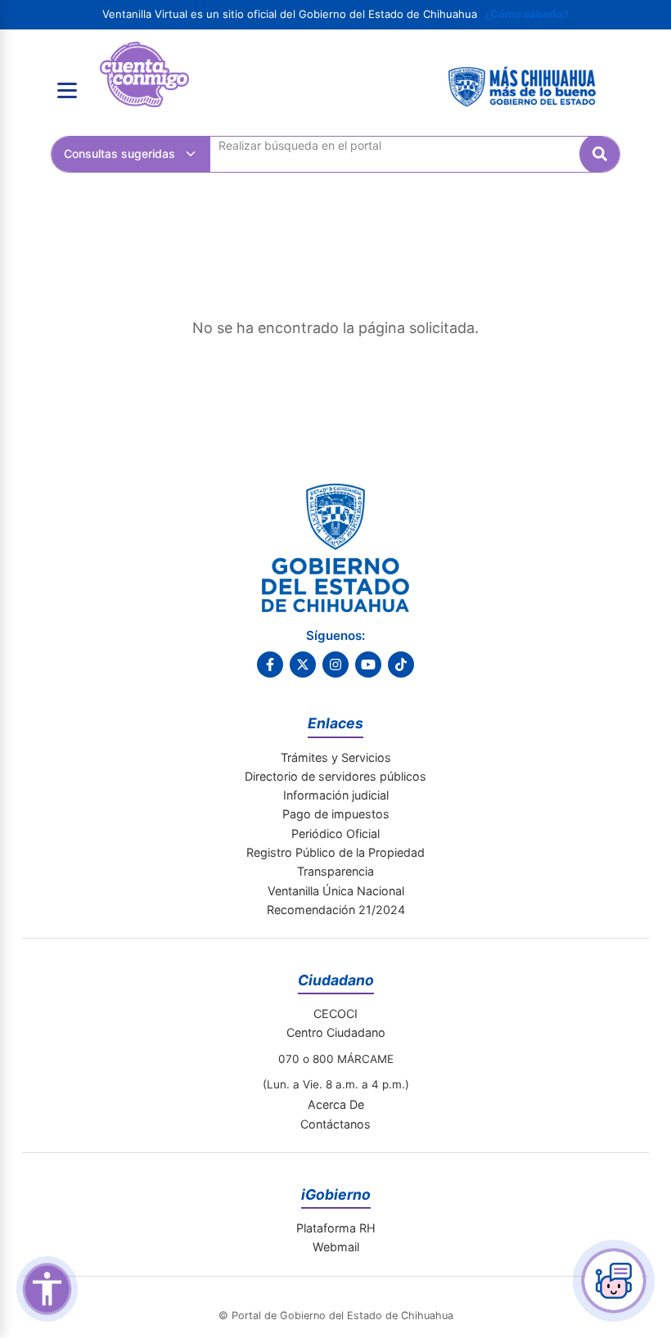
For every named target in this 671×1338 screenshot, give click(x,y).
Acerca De (336, 1104)
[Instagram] (335, 664)
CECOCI (335, 1013)
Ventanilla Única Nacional (336, 891)
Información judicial (336, 795)
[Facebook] (270, 664)
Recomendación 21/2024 (336, 910)
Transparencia (335, 871)
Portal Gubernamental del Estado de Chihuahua (144, 54)
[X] (303, 664)
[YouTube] (368, 664)
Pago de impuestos (336, 814)
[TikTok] (401, 664)
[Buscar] (599, 153)
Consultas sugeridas (119, 153)
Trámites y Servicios (336, 757)
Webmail (336, 1247)
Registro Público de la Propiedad (335, 852)
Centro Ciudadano (335, 1032)
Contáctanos (335, 1124)
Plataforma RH (336, 1228)
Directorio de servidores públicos (335, 776)
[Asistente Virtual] (614, 1281)
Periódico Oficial (335, 833)
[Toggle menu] (67, 90)
